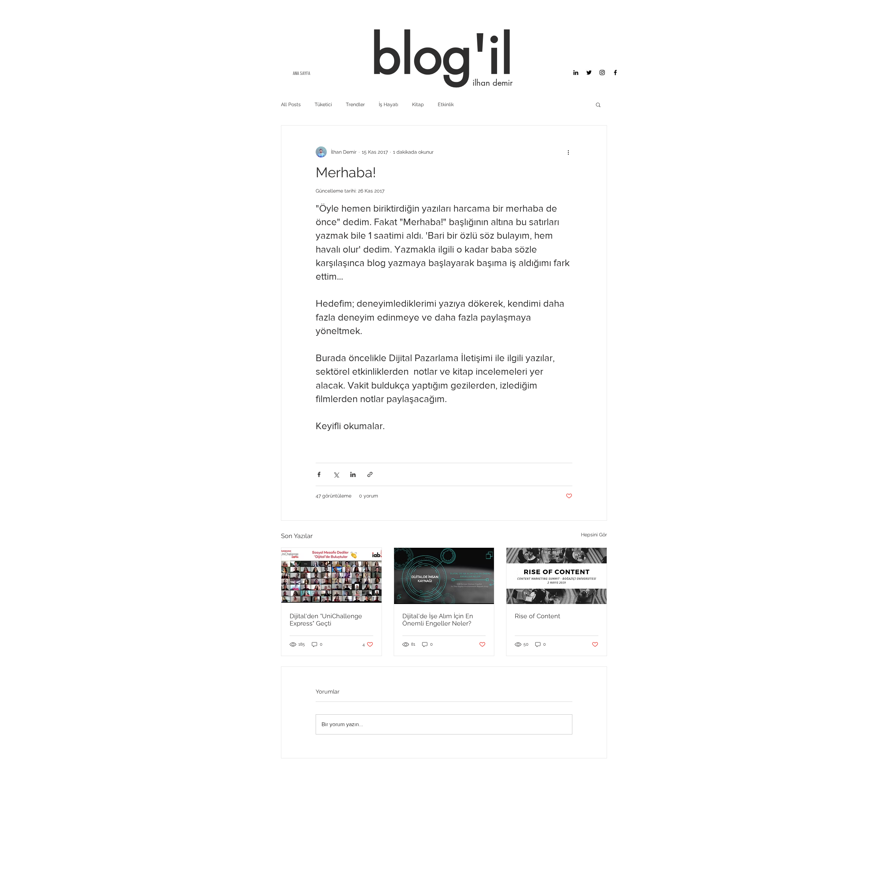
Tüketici (323, 104)
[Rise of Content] (556, 576)
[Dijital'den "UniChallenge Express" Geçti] (331, 576)
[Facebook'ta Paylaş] (319, 474)
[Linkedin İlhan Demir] (575, 72)
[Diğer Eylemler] (568, 152)
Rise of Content (537, 616)
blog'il (442, 54)
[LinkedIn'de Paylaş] (353, 474)
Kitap (418, 104)
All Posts (291, 104)
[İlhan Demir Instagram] (602, 72)
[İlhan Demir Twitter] (589, 72)
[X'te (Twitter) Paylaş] (336, 474)
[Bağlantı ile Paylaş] (370, 474)
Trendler (355, 104)
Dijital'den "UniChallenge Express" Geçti (326, 619)
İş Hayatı (388, 104)
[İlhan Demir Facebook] (615, 72)
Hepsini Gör (594, 534)
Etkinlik (446, 104)
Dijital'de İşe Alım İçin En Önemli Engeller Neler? (437, 619)
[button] (598, 104)
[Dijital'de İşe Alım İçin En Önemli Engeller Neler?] (444, 576)
